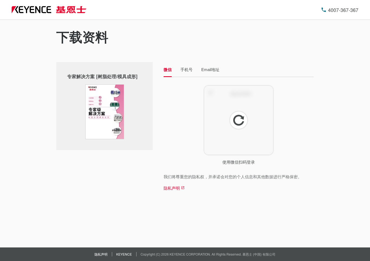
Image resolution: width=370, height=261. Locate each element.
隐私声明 (101, 254)
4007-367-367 (343, 9)
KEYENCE (124, 254)
